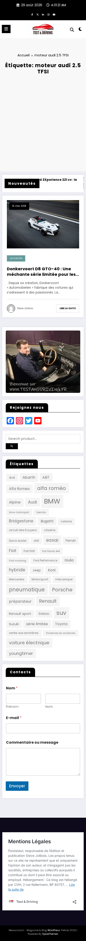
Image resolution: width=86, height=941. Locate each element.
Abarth (28, 477)
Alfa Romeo (19, 488)
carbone (66, 521)
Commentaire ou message (32, 742)
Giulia (69, 560)
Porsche (62, 589)
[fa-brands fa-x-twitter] (38, 14)
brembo (41, 512)
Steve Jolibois (25, 308)
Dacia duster (17, 541)
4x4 (12, 477)
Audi (32, 502)
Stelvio (44, 613)
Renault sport (20, 613)
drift (36, 541)
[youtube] (54, 14)
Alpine (15, 502)
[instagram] (49, 14)
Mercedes (16, 579)
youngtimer (21, 653)
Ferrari (71, 540)
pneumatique (27, 589)
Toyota (61, 624)
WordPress (53, 930)
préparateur (20, 601)
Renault (48, 601)
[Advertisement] (43, 121)
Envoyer (17, 786)
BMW (52, 501)
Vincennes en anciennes (60, 633)
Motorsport (40, 579)
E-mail (14, 718)
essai (52, 540)
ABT (46, 477)
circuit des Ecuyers (23, 530)
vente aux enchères (24, 633)
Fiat (12, 550)
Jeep (37, 570)
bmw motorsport (19, 512)
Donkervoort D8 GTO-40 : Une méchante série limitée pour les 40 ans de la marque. (41, 271)
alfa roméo (51, 488)
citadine (49, 530)
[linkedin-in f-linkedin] (43, 14)
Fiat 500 (29, 551)
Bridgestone (21, 521)
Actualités (16, 258)
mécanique (64, 579)
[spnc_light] (80, 30)
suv (61, 613)
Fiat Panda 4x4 (51, 551)
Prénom (12, 707)
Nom (49, 707)
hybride (17, 570)
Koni (51, 570)
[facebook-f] (32, 14)
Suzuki (14, 624)
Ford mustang (17, 560)
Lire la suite (68, 308)
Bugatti (47, 521)
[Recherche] (72, 30)
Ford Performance (45, 560)
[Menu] (6, 29)
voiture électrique (29, 642)
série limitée (37, 624)
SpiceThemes (50, 934)
